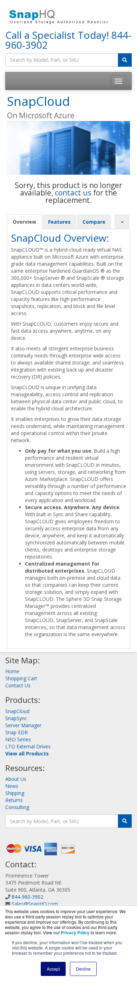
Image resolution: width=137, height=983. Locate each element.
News (11, 786)
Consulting (17, 807)
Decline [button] (83, 969)
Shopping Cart (21, 678)
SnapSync (16, 718)
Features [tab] (59, 221)
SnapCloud (17, 711)
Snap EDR (16, 732)
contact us (73, 193)
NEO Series (18, 739)
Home (12, 671)
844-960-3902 (27, 896)
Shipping (14, 793)
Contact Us (18, 685)
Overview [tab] (24, 221)
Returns (14, 800)
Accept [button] (53, 969)
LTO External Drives (28, 746)
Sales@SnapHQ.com (35, 903)
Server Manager (23, 725)
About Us (15, 779)
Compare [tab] (94, 221)
